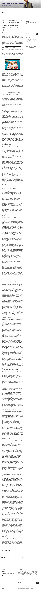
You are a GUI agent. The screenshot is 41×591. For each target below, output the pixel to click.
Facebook (9, 10)
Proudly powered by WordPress (28, 588)
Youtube (3, 10)
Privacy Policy (20, 588)
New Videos (29, 10)
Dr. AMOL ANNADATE (13, 3)
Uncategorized (7, 550)
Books (3, 12)
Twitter (18, 10)
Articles (34, 10)
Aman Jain (13, 19)
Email (14, 10)
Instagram (23, 10)
